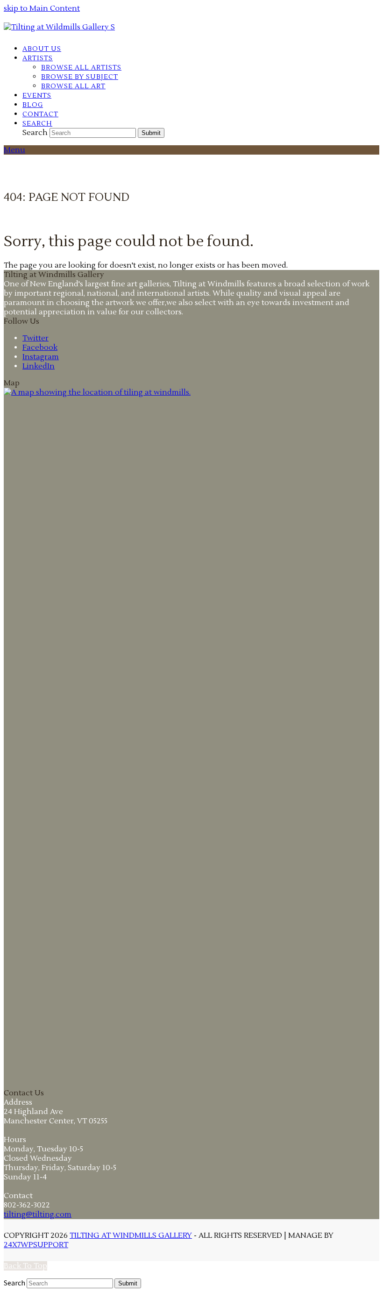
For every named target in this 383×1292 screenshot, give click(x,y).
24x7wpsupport (36, 1244)
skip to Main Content (42, 8)
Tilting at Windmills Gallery (131, 1235)
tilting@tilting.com (37, 1214)
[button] (37, 123)
